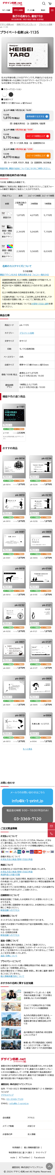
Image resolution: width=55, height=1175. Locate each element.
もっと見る (27, 749)
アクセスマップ (7, 1095)
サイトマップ (41, 1153)
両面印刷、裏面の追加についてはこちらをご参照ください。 (25, 168)
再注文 (43, 10)
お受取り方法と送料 (40, 304)
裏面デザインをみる (8, 275)
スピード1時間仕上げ (36, 136)
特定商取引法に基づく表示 (20, 1153)
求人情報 (31, 1134)
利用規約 (16, 1148)
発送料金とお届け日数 (10, 875)
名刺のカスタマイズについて (17, 266)
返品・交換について (9, 956)
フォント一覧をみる (40, 275)
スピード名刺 (6, 10)
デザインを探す (18, 10)
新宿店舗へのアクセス (10, 910)
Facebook (39, 1158)
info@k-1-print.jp (27, 801)
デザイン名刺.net (7, 24)
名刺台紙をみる (24, 275)
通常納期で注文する (35, 116)
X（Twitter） (24, 1158)
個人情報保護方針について (12, 976)
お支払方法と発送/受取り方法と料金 (17, 859)
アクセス (31, 1118)
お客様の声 (7, 1134)
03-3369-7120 (27, 818)
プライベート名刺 (45, 24)
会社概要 (6, 1118)
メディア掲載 (8, 1126)
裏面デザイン (7, 237)
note (12, 1158)
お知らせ (31, 1126)
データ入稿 (30, 10)
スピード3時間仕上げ (36, 156)
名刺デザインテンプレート (26, 24)
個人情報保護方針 (32, 1148)
